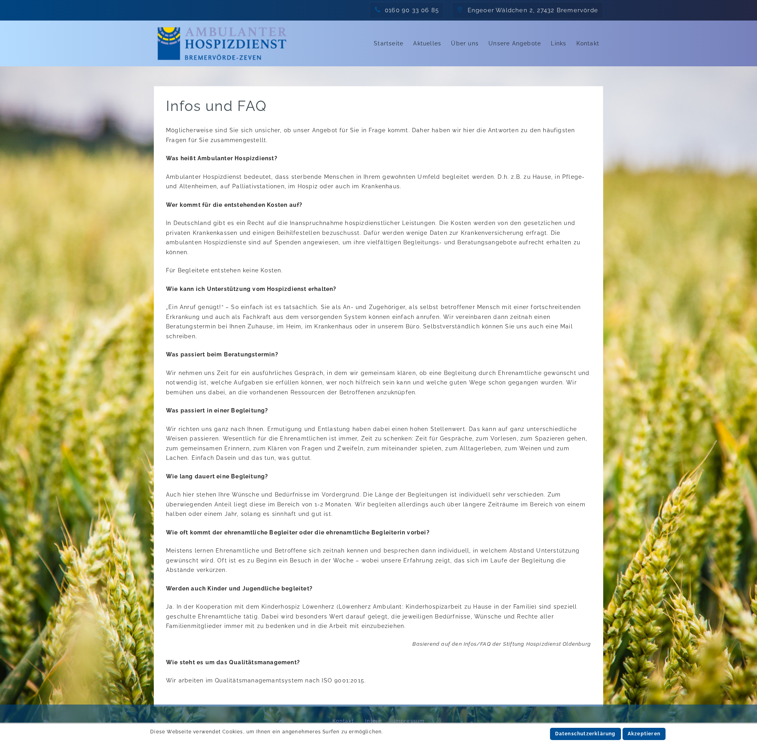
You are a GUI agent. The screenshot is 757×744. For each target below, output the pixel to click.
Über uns (465, 43)
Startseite (388, 43)
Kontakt (587, 43)
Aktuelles (427, 43)
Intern (373, 721)
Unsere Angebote (515, 43)
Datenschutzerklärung (585, 734)
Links (558, 43)
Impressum (409, 721)
